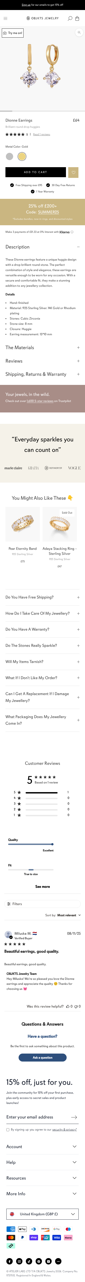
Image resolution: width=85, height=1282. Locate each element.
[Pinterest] (39, 1261)
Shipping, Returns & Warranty (35, 374)
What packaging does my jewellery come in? (35, 720)
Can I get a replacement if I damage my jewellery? (37, 697)
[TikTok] (29, 1261)
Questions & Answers (42, 1024)
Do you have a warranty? (27, 629)
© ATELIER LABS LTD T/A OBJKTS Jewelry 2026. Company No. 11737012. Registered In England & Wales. (42, 1273)
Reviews (13, 361)
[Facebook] (9, 1261)
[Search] (70, 18)
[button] (73, 172)
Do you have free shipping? (29, 597)
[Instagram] (19, 1261)
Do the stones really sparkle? (31, 645)
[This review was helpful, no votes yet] (67, 1006)
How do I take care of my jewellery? (37, 613)
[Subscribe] (74, 1117)
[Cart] (77, 18)
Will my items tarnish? (24, 661)
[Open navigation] (5, 18)
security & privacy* (64, 1129)
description (17, 247)
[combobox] (63, 915)
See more (42, 886)
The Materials (19, 347)
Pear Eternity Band (23, 548)
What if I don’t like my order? (31, 677)
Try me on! (14, 33)
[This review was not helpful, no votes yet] (76, 1006)
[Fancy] (58, 1261)
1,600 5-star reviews (40, 401)
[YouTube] (48, 1261)
